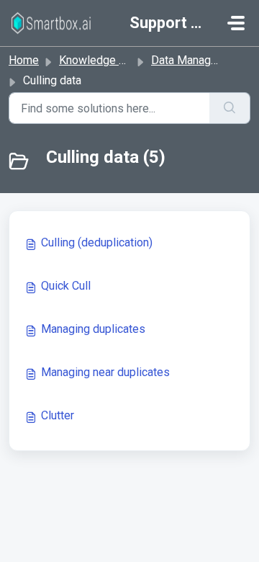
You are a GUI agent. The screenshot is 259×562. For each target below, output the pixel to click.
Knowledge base (101, 60)
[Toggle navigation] (236, 23)
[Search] (229, 108)
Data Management (196, 60)
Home (24, 60)
